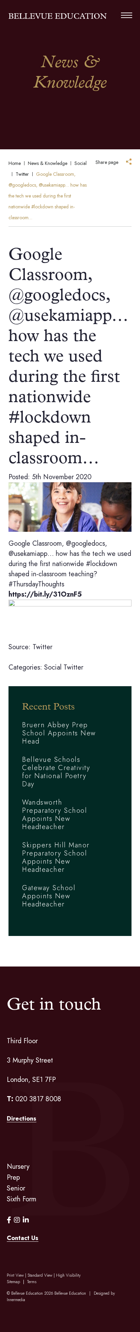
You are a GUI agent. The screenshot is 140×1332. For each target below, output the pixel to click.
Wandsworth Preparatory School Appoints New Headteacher (54, 815)
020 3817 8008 (38, 1099)
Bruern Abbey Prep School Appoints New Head (59, 733)
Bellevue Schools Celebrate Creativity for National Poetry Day (56, 772)
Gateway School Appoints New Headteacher (48, 896)
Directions (21, 1118)
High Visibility (68, 1275)
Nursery (18, 1166)
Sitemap (13, 1282)
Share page (106, 162)
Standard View (40, 1275)
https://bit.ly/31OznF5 (45, 594)
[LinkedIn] (26, 1220)
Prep (13, 1177)
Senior (16, 1188)
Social (53, 667)
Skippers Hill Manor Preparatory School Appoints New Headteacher (56, 857)
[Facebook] (9, 1220)
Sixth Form (21, 1199)
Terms (31, 1282)
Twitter (73, 667)
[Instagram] (17, 1220)
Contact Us (22, 1238)
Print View (15, 1275)
